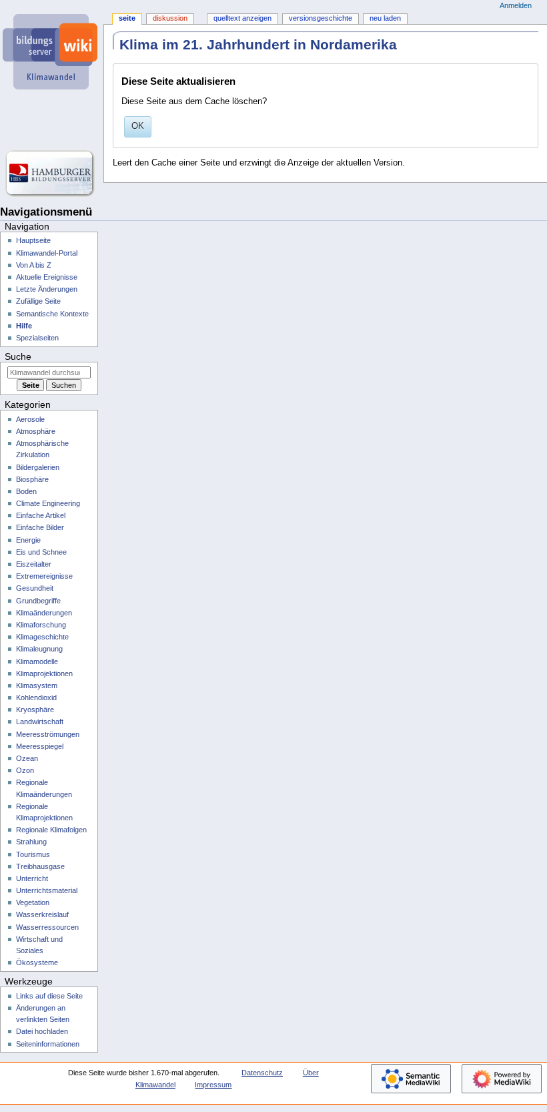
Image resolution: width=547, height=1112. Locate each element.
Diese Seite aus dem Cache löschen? (194, 101)
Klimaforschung (41, 625)
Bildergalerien (37, 467)
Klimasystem (36, 685)
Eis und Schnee (41, 552)
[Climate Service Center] (51, 120)
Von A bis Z (33, 265)
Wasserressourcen (47, 927)
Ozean (27, 758)
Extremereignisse (44, 576)
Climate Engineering (48, 503)
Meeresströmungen (47, 734)
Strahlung (31, 842)
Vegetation (32, 902)
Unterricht (32, 878)
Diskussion (170, 18)
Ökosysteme (37, 962)
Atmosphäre (35, 431)
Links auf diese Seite (49, 996)
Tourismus (33, 854)
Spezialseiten (37, 338)
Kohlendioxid (36, 697)
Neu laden (385, 18)
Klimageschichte (42, 637)
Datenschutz (262, 1073)
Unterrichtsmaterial (46, 890)
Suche (18, 356)
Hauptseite (33, 240)
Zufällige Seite (38, 301)
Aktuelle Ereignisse (46, 277)
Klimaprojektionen (44, 673)
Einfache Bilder (40, 527)
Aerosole (30, 419)
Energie (28, 540)
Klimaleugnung (39, 649)
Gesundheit (34, 588)
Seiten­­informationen (47, 1044)
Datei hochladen (42, 1031)
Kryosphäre (35, 710)
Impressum (213, 1085)
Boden (26, 491)
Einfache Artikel (40, 515)
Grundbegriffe (38, 601)
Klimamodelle (37, 661)
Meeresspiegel (39, 746)
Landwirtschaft (39, 722)
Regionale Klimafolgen (51, 830)
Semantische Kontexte (52, 314)
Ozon (25, 770)
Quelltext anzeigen (242, 18)
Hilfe (24, 326)
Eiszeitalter (33, 564)
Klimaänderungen (44, 613)
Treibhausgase (40, 866)
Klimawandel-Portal (46, 253)
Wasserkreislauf (42, 914)
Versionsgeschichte (320, 18)
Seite (127, 18)
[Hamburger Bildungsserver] (51, 173)
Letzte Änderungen (46, 289)
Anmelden (516, 5)
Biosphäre (32, 479)
